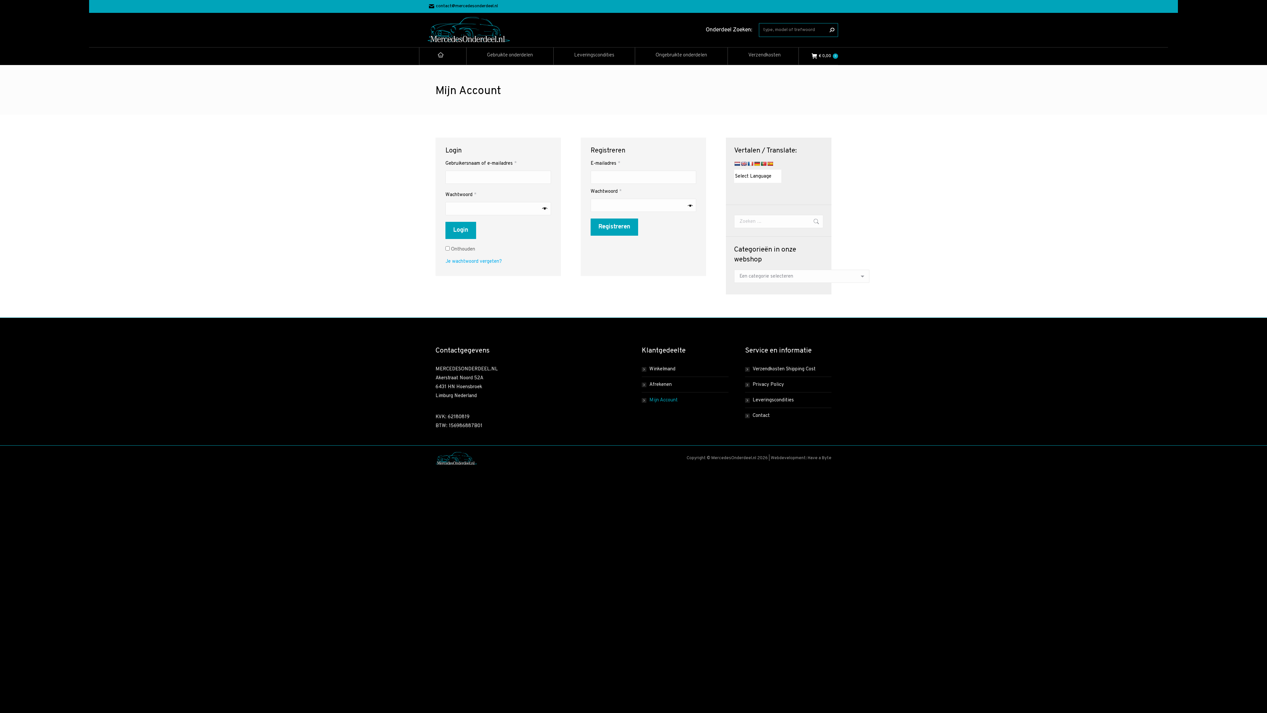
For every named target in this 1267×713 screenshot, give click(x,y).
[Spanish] (770, 163)
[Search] (831, 30)
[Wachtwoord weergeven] (544, 208)
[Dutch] (737, 163)
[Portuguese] (763, 163)
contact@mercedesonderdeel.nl (467, 6)
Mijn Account (663, 400)
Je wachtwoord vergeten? (473, 261)
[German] (757, 163)
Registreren (614, 227)
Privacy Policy (768, 385)
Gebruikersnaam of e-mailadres (488, 163)
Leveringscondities (773, 400)
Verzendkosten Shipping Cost (784, 369)
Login (460, 230)
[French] (750, 163)
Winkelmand (662, 369)
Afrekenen (660, 385)
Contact (761, 416)
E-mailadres (613, 163)
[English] (744, 163)
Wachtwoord (468, 194)
